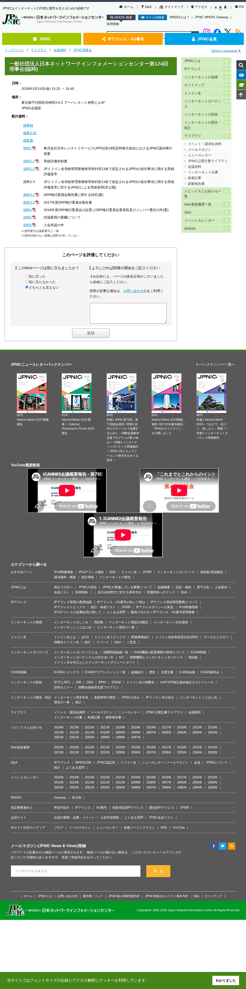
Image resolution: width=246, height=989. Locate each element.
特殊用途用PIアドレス (128, 807)
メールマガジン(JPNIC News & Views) (44, 845)
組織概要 (164, 587)
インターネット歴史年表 (71, 697)
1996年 (167, 787)
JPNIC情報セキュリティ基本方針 (166, 896)
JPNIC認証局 (106, 762)
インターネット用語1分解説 (128, 622)
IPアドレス (192, 69)
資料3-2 (29, 202)
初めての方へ (63, 587)
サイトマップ (174, 7)
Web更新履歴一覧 (197, 204)
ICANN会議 (187, 672)
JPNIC (45, 39)
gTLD (85, 637)
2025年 (59, 777)
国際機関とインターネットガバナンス (156, 657)
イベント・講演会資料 (204, 144)
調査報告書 (196, 184)
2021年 (105, 727)
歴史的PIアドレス (161, 807)
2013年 (59, 732)
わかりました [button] (226, 980)
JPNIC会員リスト (161, 817)
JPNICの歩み (130, 697)
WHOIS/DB (83, 762)
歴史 (152, 672)
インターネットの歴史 (115, 577)
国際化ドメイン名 (66, 642)
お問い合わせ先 (135, 291)
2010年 (105, 732)
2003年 (213, 732)
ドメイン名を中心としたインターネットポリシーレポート (94, 662)
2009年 (120, 732)
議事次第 (30, 133)
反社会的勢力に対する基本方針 (119, 592)
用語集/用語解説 (211, 572)
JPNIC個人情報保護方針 (124, 896)
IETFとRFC (62, 682)
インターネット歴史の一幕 (116, 627)
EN (241, 7)
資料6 (27, 225)
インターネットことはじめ (73, 627)
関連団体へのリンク (161, 592)
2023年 (74, 727)
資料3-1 (29, 195)
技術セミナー (63, 687)
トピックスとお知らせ (26, 727)
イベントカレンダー (199, 220)
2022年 (90, 727)
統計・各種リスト (103, 607)
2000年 (90, 737)
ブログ (58, 827)
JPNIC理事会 (82, 50)
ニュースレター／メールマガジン (165, 762)
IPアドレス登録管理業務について (174, 602)
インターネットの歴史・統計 (202, 125)
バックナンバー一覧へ (217, 364)
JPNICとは (192, 61)
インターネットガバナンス (202, 103)
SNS (163, 827)
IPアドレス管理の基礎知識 (73, 602)
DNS (112, 572)
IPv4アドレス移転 (91, 572)
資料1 (27, 148)
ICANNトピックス (66, 672)
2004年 (197, 732)
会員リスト (62, 592)
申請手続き (62, 807)
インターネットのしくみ (71, 622)
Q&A (148, 7)
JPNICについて (217, 762)
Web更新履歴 (20, 747)
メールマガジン (199, 150)
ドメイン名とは (65, 637)
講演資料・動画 (65, 577)
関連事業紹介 (140, 637)
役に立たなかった (42, 282)
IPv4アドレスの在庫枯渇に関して (77, 612)
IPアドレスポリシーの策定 (154, 607)
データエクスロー (216, 637)
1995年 (182, 787)
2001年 (74, 737)
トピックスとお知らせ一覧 (202, 193)
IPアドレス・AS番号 (126, 39)
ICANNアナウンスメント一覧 (105, 672)
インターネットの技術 (201, 114)
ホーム (128, 7)
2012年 (74, 732)
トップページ (14, 50)
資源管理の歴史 (105, 697)
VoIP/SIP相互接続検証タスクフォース (187, 682)
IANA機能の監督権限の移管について (159, 652)
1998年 (120, 737)
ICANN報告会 (209, 672)
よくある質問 (116, 612)
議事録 (28, 125)
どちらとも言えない (44, 287)
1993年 (213, 787)
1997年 (136, 737)
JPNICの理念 (87, 587)
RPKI (102, 682)
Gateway (60, 797)
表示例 (76, 797)
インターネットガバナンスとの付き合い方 (83, 657)
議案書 (28, 140)
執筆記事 (194, 178)
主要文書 (167, 672)
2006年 (167, 732)
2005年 (182, 732)
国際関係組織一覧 (115, 652)
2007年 (151, 732)
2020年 (120, 727)
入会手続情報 (109, 817)
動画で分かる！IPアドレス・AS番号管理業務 (163, 612)
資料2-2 (29, 169)
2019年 (136, 727)
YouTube (178, 827)
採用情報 (113, 24)
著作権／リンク (93, 896)
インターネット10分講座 (171, 622)
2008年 (136, 732)
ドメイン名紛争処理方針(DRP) (176, 637)
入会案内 (221, 587)
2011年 (90, 732)
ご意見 (131, 642)
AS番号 (101, 807)
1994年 (197, 787)
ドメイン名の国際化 (140, 682)
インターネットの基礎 (201, 77)
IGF (121, 657)
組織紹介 (137, 672)
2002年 (59, 737)
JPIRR (147, 572)
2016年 (182, 727)
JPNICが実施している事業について (127, 587)
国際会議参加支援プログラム (98, 687)
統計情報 (87, 577)
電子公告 (203, 587)
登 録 (158, 871)
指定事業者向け (22, 807)
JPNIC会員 (207, 39)
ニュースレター (199, 155)
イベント (102, 642)
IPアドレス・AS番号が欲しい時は (121, 602)
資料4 (27, 210)
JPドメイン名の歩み (159, 697)
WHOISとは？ (180, 17)
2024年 (59, 727)
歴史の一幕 (62, 702)
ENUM (116, 682)
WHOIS (190, 229)
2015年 (197, 727)
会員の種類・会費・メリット (74, 817)
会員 (197, 762)
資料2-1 (29, 161)
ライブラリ (38, 50)
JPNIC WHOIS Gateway (211, 17)
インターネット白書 (203, 172)
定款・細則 (183, 587)
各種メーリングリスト (139, 827)
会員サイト (18, 817)
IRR (78, 682)
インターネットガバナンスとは (76, 652)
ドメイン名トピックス (110, 637)
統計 (88, 642)
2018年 (151, 727)
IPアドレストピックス (69, 607)
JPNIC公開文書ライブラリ (208, 161)
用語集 (98, 622)
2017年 (167, 727)
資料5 (27, 217)
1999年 (105, 737)
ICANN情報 (198, 652)
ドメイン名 (192, 93)
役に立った (37, 276)
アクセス (201, 7)
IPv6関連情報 (63, 572)
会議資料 (60, 50)
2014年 (213, 727)
